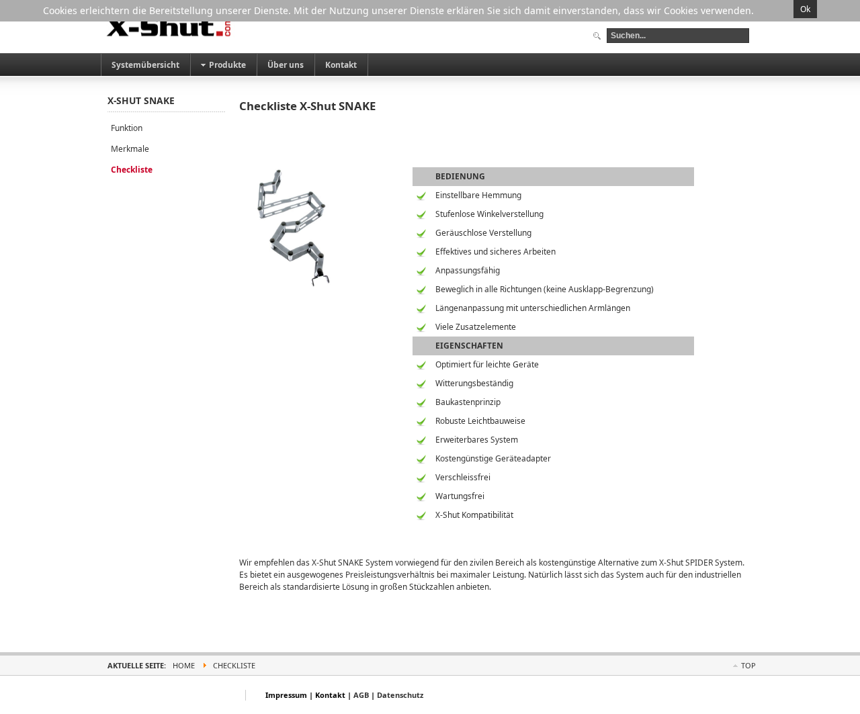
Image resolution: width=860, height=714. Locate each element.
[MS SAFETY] (170, 26)
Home (184, 665)
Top (748, 665)
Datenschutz (400, 695)
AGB (361, 695)
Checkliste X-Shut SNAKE (307, 106)
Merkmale (130, 148)
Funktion (126, 128)
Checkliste (132, 169)
